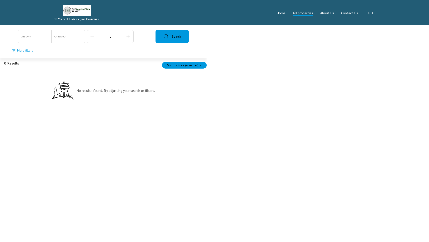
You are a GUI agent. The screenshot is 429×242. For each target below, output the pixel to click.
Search (176, 37)
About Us (327, 13)
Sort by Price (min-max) (182, 65)
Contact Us (349, 13)
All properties (303, 13)
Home (281, 13)
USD (369, 13)
